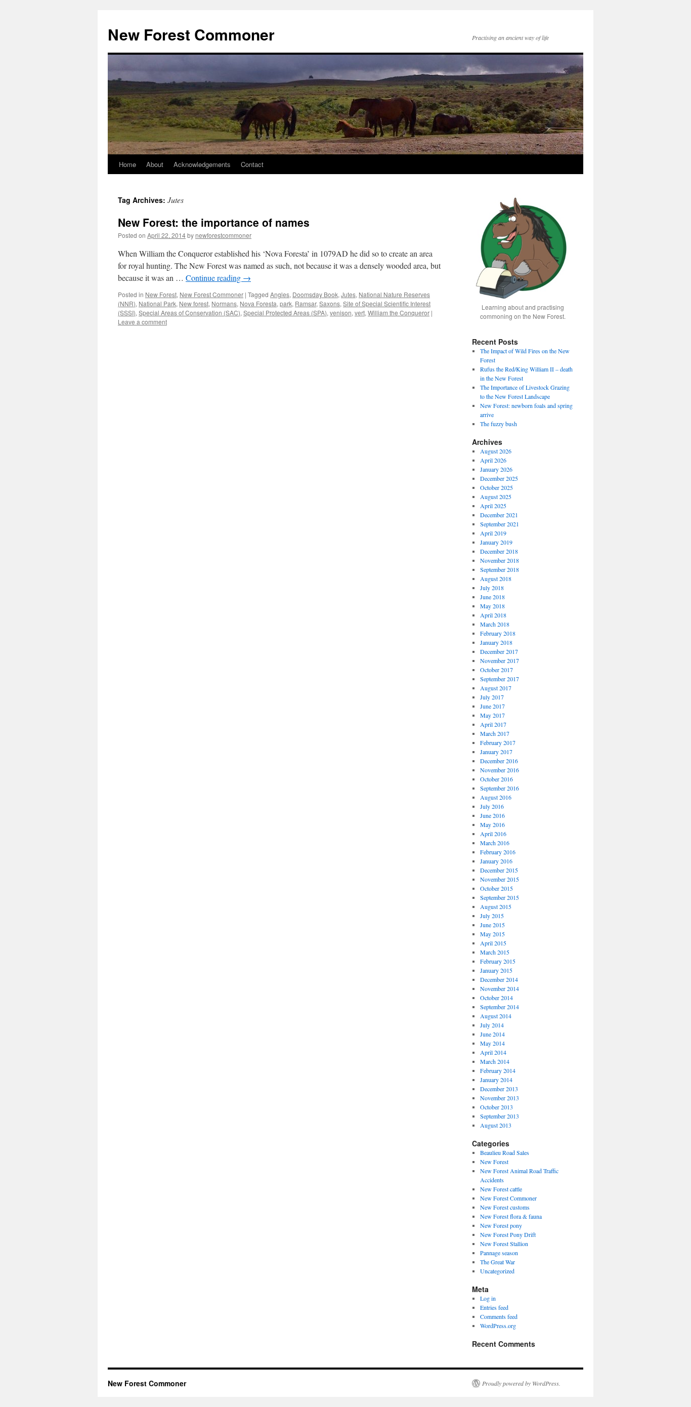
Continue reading (218, 277)
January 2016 (496, 861)
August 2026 (495, 451)
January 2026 (496, 469)
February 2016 (497, 852)
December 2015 (499, 870)
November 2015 (499, 879)
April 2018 (493, 615)
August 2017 (495, 688)
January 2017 (496, 752)
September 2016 (499, 788)
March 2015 (494, 952)
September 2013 (499, 1116)
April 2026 (493, 460)
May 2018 (492, 606)
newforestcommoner (223, 235)
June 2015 (492, 925)
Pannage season (499, 1253)
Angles (279, 294)
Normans (224, 303)
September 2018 (499, 569)
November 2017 (499, 660)
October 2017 (496, 670)
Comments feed (498, 1316)
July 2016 (492, 806)
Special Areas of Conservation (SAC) (189, 312)
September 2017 (499, 679)
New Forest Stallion (504, 1243)
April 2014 (493, 1052)
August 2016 (495, 797)
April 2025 (493, 506)
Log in (488, 1298)
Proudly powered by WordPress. (521, 1383)
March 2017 (494, 733)
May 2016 (492, 824)
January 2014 (496, 1079)
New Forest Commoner (191, 34)
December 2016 (499, 761)
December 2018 (499, 551)
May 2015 (492, 934)
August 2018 (495, 578)
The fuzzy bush (498, 424)
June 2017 (492, 706)
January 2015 (496, 970)
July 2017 (492, 697)
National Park (157, 303)
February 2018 (497, 633)
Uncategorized (497, 1271)
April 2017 (493, 724)
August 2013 (495, 1125)
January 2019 (496, 542)
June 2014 (492, 1034)
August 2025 (495, 496)
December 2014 (499, 979)
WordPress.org (498, 1325)
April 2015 (493, 943)
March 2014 (494, 1061)
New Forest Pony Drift (508, 1234)
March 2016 (494, 843)
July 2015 (492, 916)
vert (360, 312)
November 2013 (499, 1098)
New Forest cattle (501, 1189)
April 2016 (493, 834)
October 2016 (496, 779)
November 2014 (499, 988)
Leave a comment (142, 321)
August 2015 (495, 906)
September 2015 (499, 897)
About (154, 164)
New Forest (161, 294)
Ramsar (305, 303)
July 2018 (492, 588)
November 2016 (499, 770)
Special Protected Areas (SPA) (285, 312)
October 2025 (496, 487)
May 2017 (492, 715)
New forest (193, 303)
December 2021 (499, 515)
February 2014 (497, 1070)
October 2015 (496, 888)
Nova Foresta (258, 303)
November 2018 (499, 560)
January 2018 (496, 642)
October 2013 (496, 1107)
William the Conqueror (398, 312)
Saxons (329, 303)
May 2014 (492, 1043)
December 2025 (499, 478)
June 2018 (492, 597)
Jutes (348, 294)
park (286, 303)
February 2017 (497, 742)
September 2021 (499, 524)
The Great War (497, 1262)
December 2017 (499, 651)
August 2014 (495, 1016)
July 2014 (492, 1025)
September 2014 (499, 1007)
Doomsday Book (315, 294)
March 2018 (494, 624)
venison (341, 312)
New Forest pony (501, 1225)
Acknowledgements (202, 164)
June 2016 (492, 815)
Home (127, 164)
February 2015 (497, 961)
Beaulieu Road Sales (504, 1152)
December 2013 (499, 1089)
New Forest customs (505, 1207)
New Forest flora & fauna (511, 1216)
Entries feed (494, 1307)
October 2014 (496, 998)
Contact (252, 164)
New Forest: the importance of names (214, 222)
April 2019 (493, 533)
